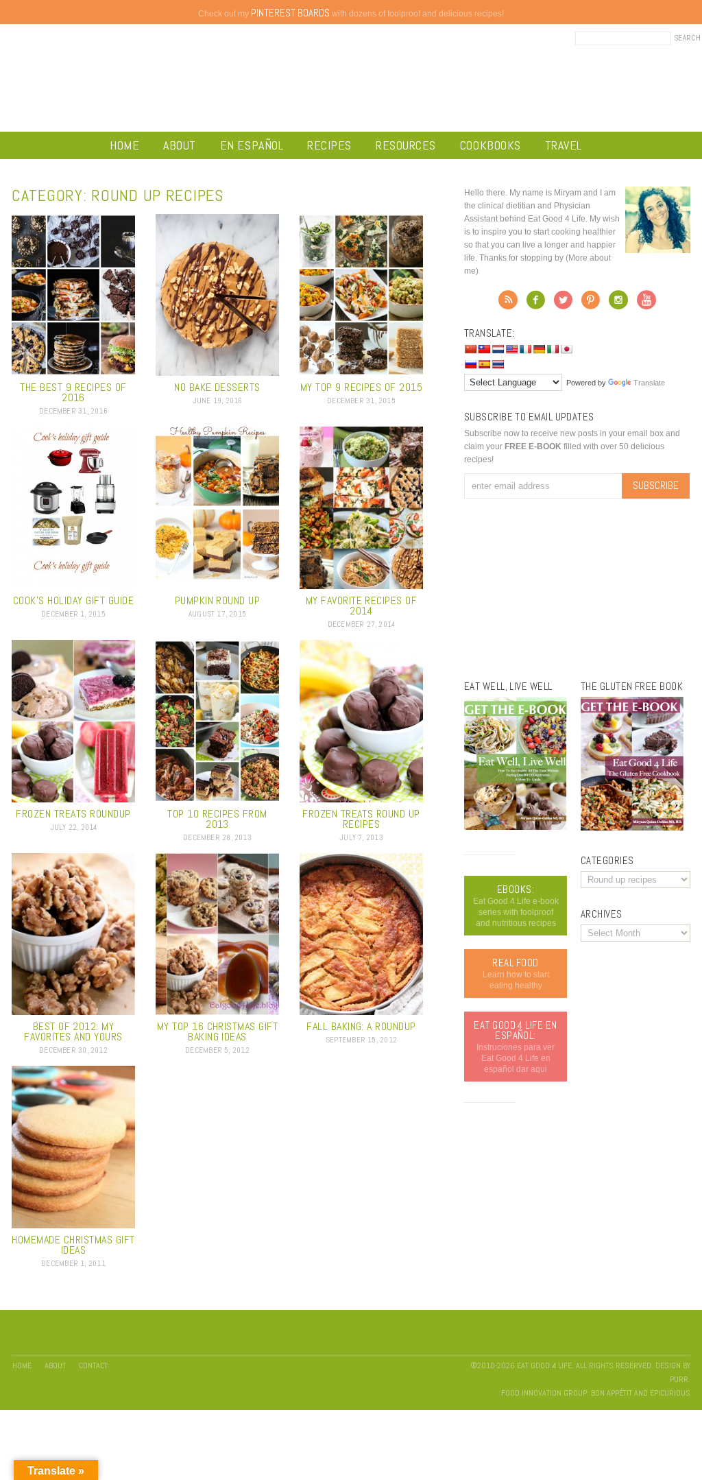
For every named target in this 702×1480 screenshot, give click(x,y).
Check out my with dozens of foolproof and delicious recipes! (351, 14)
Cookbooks (490, 145)
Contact (93, 1365)
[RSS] (508, 304)
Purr (679, 1379)
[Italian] (552, 349)
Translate (649, 383)
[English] (511, 349)
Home (124, 145)
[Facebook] (535, 304)
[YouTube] (646, 304)
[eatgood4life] (515, 827)
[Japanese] (566, 349)
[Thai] (498, 364)
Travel (563, 145)
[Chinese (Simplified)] (470, 349)
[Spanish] (484, 364)
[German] (539, 349)
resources (406, 145)
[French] (525, 349)
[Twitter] (563, 304)
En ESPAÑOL (251, 145)
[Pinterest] (590, 304)
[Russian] (470, 364)
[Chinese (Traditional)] (484, 349)
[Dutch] (498, 349)
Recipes (329, 145)
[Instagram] (618, 304)
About (179, 145)
